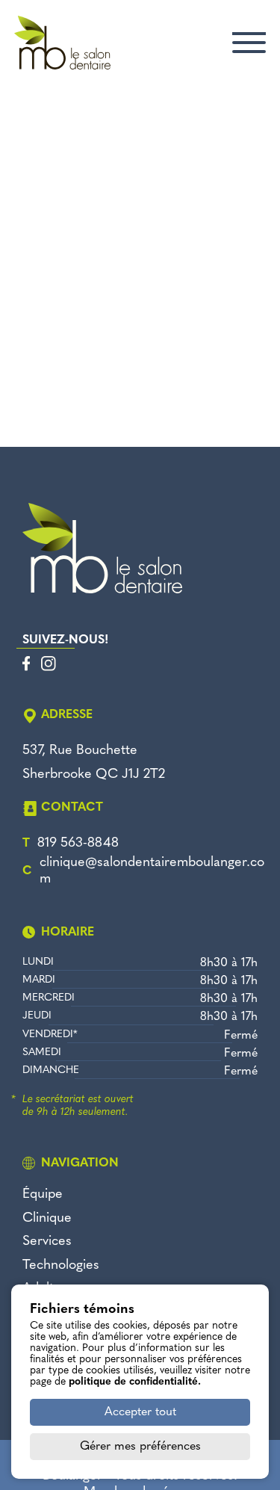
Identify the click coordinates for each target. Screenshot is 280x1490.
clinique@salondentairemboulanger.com (152, 871)
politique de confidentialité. (135, 1382)
